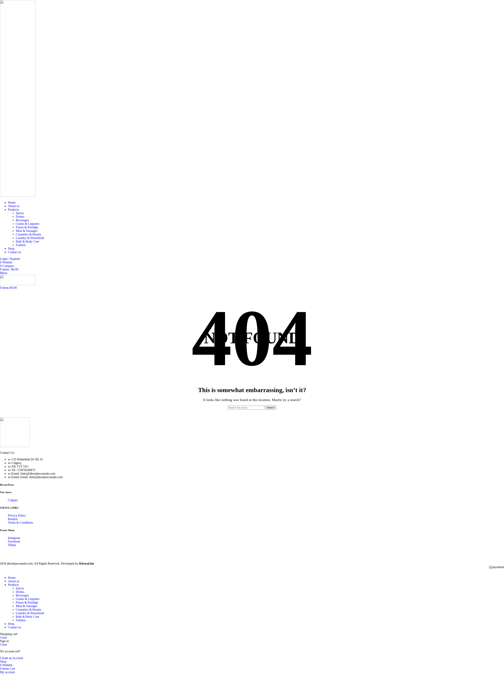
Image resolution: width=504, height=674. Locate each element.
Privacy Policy (17, 515)
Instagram (14, 538)
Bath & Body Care (27, 241)
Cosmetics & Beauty (28, 234)
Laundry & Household (30, 238)
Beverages (22, 220)
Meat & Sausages (26, 230)
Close (3, 637)
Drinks (20, 216)
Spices (20, 213)
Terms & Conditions (20, 522)
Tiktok (12, 545)
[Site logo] (17, 195)
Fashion (21, 245)
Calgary (13, 500)
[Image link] (15, 446)
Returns (13, 519)
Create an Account (11, 658)
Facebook (14, 541)
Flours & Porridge (27, 227)
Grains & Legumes (27, 223)
